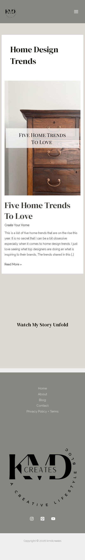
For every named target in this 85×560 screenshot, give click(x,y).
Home (42, 388)
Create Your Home (17, 225)
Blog (42, 400)
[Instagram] (32, 519)
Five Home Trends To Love (37, 211)
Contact (42, 405)
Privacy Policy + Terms (42, 411)
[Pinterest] (42, 519)
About (42, 394)
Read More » (13, 264)
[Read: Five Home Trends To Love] (43, 137)
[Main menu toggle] (76, 12)
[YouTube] (53, 519)
